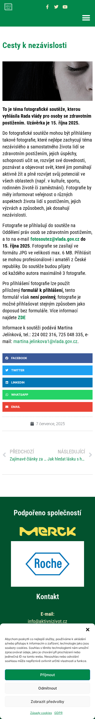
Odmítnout (47, 688)
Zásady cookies (41, 713)
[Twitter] (56, 6)
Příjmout (47, 674)
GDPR (58, 713)
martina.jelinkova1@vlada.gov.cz (45, 341)
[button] (87, 629)
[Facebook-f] (47, 6)
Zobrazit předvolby (47, 701)
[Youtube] (65, 6)
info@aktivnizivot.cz (47, 621)
